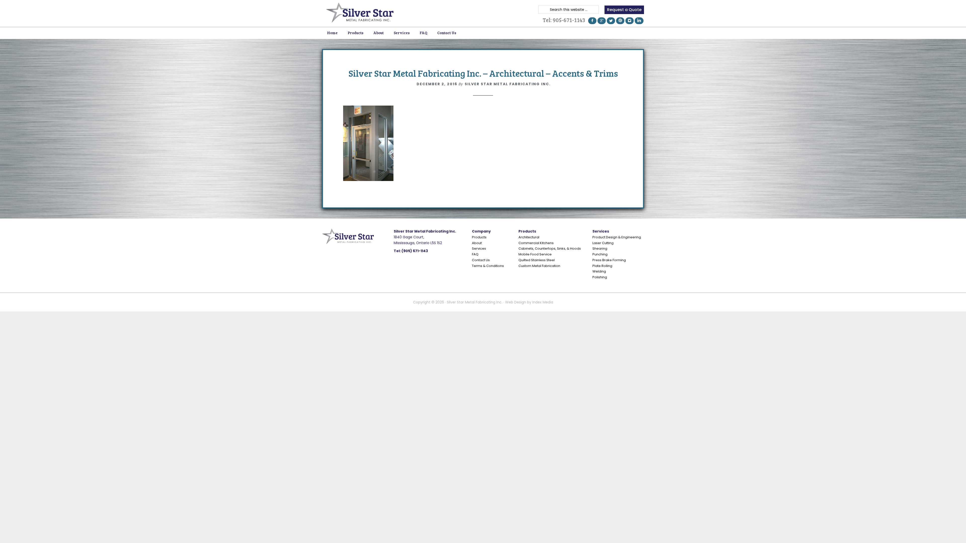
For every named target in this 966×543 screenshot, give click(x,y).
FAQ (475, 254)
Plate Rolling (602, 265)
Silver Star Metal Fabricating (359, 13)
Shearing (599, 248)
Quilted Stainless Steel (536, 260)
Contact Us (481, 260)
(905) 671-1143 (414, 250)
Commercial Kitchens (536, 243)
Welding (599, 271)
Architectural (528, 237)
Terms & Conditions (488, 265)
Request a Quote (624, 10)
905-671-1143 (569, 20)
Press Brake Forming (609, 260)
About (477, 243)
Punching (600, 254)
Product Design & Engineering (616, 237)
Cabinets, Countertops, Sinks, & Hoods (549, 248)
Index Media (542, 302)
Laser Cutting (603, 243)
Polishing (599, 277)
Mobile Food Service (535, 254)
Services (479, 248)
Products (479, 237)
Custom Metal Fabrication (539, 265)
